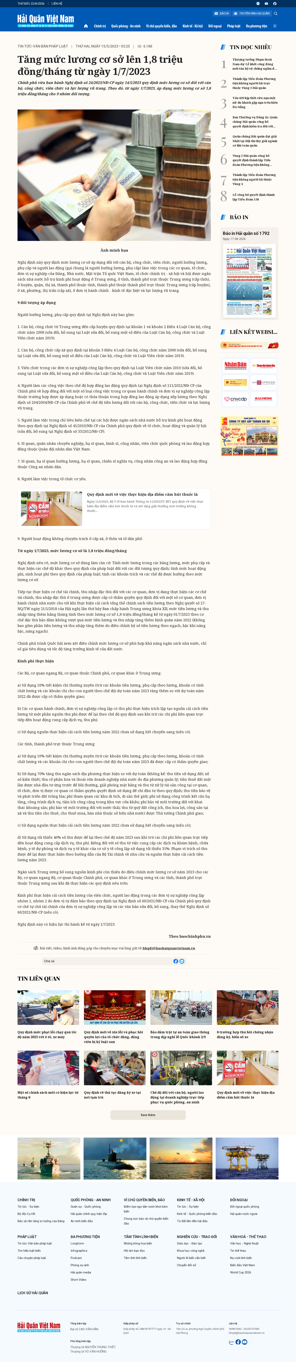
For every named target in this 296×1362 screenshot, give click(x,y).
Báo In (224, 13)
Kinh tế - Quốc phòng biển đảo (197, 1214)
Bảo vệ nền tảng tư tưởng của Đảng (41, 1221)
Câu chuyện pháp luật (32, 1258)
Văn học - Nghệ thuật (244, 1243)
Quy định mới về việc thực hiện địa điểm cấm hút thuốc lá (246, 1095)
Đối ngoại (214, 26)
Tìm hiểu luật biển (29, 1251)
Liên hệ (57, 3)
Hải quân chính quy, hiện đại (89, 1214)
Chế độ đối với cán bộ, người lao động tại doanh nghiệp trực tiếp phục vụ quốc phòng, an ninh (177, 1097)
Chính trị (100, 26)
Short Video (78, 1279)
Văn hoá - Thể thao (248, 1237)
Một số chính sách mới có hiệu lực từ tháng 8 (48, 1095)
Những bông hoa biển (138, 1243)
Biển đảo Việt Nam (242, 1265)
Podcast (76, 1258)
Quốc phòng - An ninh (126, 26)
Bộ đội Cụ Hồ (26, 1214)
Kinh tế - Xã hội (193, 26)
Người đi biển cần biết (191, 1258)
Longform (77, 1243)
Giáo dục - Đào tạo (189, 1243)
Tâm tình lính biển (141, 1237)
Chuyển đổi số (186, 1265)
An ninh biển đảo (82, 1221)
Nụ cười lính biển (241, 1258)
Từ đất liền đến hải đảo (192, 1221)
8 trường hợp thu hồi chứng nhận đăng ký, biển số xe (245, 1034)
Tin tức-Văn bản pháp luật (43, 46)
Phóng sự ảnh (80, 1265)
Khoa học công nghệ (190, 1251)
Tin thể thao (238, 1251)
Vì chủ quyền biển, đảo (161, 26)
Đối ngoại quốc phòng (244, 1206)
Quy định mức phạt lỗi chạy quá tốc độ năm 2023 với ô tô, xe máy (47, 1034)
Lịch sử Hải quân (33, 1293)
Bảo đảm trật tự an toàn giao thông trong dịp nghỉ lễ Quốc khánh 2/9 (179, 1034)
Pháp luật (233, 26)
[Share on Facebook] (175, 961)
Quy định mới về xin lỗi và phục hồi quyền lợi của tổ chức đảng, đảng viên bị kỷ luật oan (113, 1037)
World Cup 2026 (240, 1272)
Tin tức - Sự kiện (28, 1206)
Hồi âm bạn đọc (134, 1251)
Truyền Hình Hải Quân (254, 13)
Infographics (79, 1251)
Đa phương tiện (256, 26)
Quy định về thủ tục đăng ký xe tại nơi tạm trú (112, 1095)
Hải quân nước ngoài (243, 1214)
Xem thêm (148, 1115)
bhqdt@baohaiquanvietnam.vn (169, 948)
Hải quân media (81, 1272)
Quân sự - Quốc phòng (86, 1206)
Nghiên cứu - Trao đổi (197, 1237)
